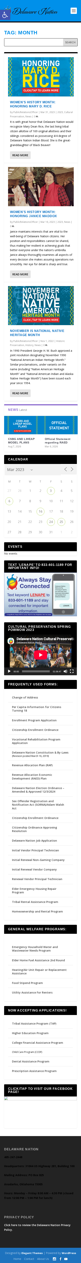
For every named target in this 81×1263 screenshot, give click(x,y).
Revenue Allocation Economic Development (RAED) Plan (32, 776)
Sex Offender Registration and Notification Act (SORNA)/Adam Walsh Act (38, 804)
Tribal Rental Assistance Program (35, 902)
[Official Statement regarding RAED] (59, 425)
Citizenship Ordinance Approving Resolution (34, 829)
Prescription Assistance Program (34, 1071)
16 (40, 511)
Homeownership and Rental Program (37, 911)
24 (51, 522)
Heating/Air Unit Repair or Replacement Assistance (39, 971)
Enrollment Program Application (34, 720)
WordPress (69, 1253)
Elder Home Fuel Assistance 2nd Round (38, 960)
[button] (5, 15)
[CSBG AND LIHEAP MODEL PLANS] (22, 425)
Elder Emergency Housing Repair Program (34, 890)
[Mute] (65, 671)
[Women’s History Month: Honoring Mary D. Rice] (41, 76)
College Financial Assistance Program (37, 1042)
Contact (29, 1259)
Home (17, 1259)
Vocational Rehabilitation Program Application (36, 741)
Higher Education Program (30, 1033)
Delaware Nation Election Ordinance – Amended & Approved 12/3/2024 (38, 789)
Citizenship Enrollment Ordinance (35, 730)
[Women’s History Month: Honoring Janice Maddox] (41, 186)
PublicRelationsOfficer (25, 112)
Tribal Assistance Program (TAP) (34, 1023)
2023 (60, 112)
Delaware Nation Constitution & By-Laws (40, 752)
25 (61, 522)
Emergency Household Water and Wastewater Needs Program (35, 948)
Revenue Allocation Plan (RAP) (32, 765)
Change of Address (25, 697)
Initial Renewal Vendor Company (34, 869)
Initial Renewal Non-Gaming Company (38, 860)
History (29, 345)
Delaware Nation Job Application (34, 840)
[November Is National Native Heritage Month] (41, 305)
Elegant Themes (32, 1253)
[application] (40, 654)
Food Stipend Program (27, 983)
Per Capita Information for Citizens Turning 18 (36, 708)
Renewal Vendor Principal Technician (37, 879)
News (28, 116)
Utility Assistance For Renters (32, 992)
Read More (20, 155)
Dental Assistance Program (30, 1061)
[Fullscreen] (72, 671)
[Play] (9, 671)
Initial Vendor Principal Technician (35, 850)
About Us (43, 1259)
